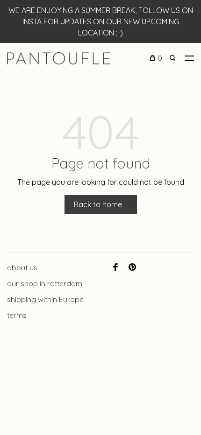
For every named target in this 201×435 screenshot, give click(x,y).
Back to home (98, 204)
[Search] (174, 58)
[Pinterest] (132, 267)
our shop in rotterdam (44, 283)
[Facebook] (115, 267)
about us (22, 267)
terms (17, 315)
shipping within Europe (45, 299)
